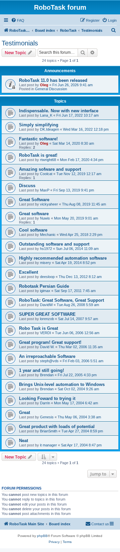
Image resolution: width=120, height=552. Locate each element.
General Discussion (51, 89)
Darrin (45, 403)
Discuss (27, 185)
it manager (48, 445)
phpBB (42, 536)
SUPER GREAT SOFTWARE (47, 314)
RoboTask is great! (38, 155)
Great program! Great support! (50, 342)
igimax (45, 291)
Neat (23, 440)
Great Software (34, 199)
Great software (34, 213)
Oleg (44, 85)
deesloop (47, 277)
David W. (47, 347)
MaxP (44, 190)
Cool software (33, 230)
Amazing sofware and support (50, 169)
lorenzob (47, 319)
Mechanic (48, 235)
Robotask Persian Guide (44, 286)
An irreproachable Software (47, 356)
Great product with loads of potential (57, 426)
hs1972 (46, 249)
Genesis (47, 417)
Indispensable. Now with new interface (58, 110)
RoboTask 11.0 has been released (53, 80)
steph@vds (49, 361)
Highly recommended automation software (63, 258)
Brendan (47, 375)
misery (45, 263)
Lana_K (46, 115)
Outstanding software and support (54, 244)
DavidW (46, 305)
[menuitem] (17, 20)
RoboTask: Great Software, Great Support (61, 300)
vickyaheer (49, 204)
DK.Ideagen (49, 129)
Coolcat (46, 174)
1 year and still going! (41, 370)
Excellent (28, 272)
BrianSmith (48, 431)
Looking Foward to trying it (47, 398)
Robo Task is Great (38, 328)
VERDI (45, 333)
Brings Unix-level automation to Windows (62, 384)
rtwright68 (48, 160)
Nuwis (45, 218)
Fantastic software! (38, 138)
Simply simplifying (38, 124)
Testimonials (20, 43)
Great (24, 412)
